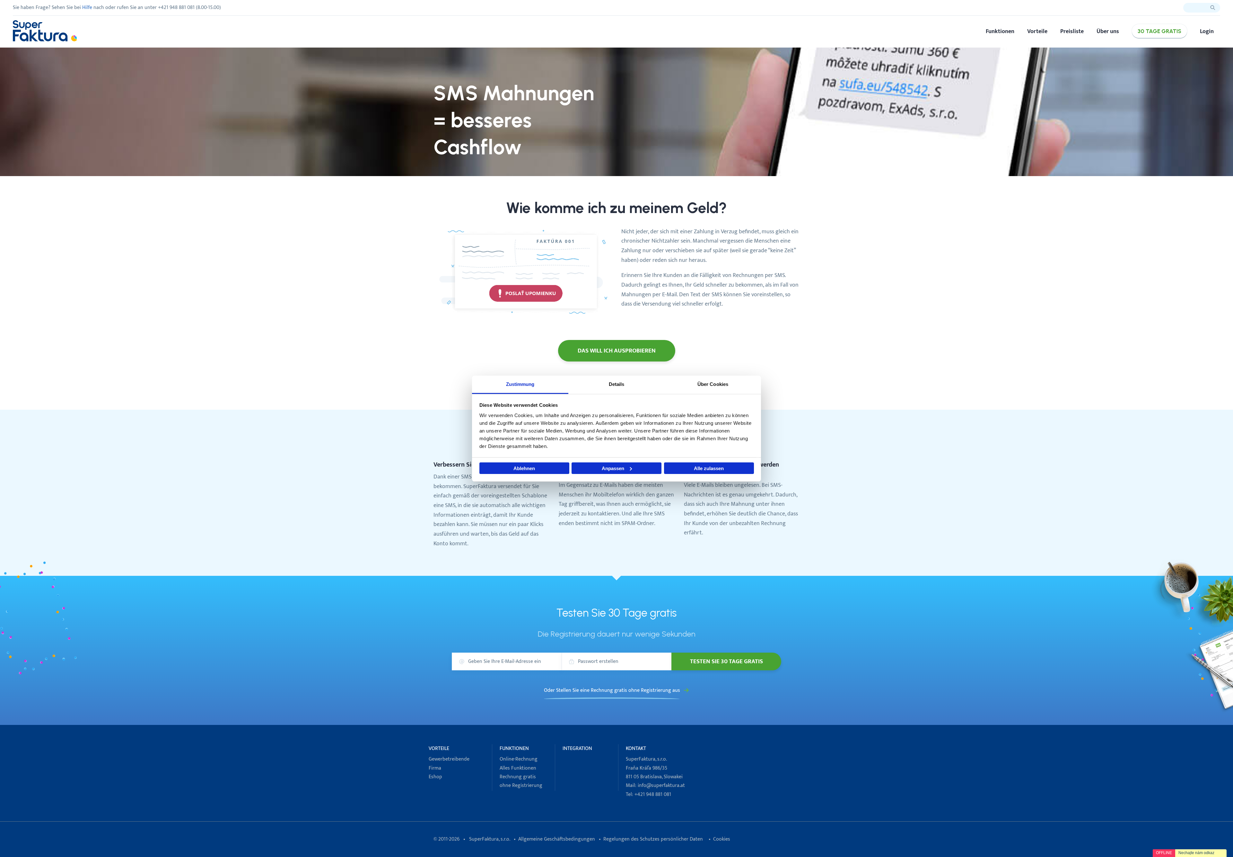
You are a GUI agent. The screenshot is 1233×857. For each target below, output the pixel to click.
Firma (435, 768)
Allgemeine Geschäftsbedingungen (556, 839)
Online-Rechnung (519, 759)
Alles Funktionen (518, 768)
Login (1207, 31)
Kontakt (636, 748)
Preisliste (1072, 31)
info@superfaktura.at (661, 785)
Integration (577, 748)
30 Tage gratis (1159, 31)
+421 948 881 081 (652, 794)
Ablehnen (524, 468)
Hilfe (87, 7)
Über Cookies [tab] (712, 384)
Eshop (435, 776)
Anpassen (613, 468)
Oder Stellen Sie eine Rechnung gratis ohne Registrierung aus (612, 690)
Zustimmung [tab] (520, 384)
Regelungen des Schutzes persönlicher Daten (653, 839)
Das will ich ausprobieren (617, 350)
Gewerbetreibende (449, 759)
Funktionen (1000, 31)
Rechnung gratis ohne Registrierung (521, 781)
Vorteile (1037, 31)
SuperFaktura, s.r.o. (489, 839)
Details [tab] (617, 384)
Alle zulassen (709, 468)
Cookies (721, 839)
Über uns (1108, 31)
